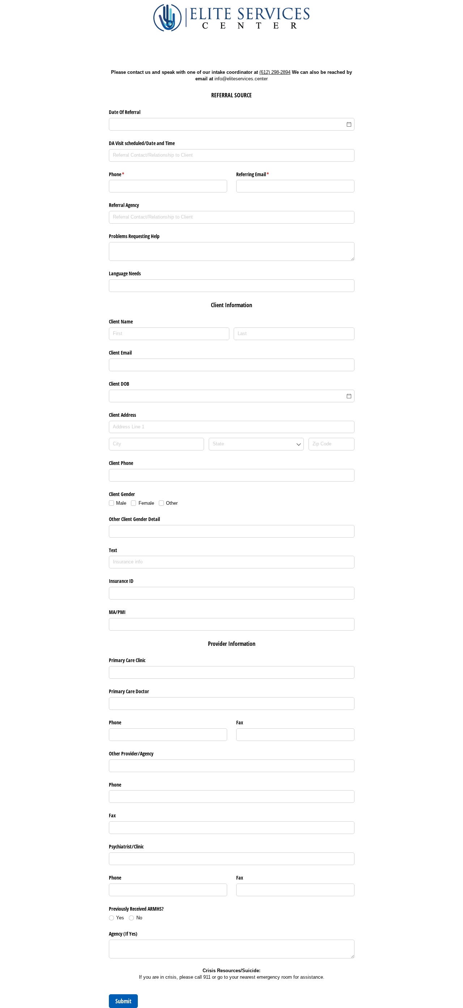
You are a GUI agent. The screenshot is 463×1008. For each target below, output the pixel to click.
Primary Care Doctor (129, 691)
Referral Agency (124, 205)
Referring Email (261, 174)
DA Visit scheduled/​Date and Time (142, 143)
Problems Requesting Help (134, 236)
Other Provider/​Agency (131, 753)
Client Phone (121, 462)
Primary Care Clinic (127, 660)
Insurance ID (121, 580)
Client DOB (119, 383)
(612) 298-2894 (274, 72)
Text (113, 550)
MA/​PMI (117, 612)
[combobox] (256, 444)
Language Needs (125, 273)
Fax (239, 722)
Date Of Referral (124, 112)
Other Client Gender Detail (134, 519)
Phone (125, 174)
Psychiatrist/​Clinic (126, 846)
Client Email (120, 352)
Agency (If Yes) (123, 933)
